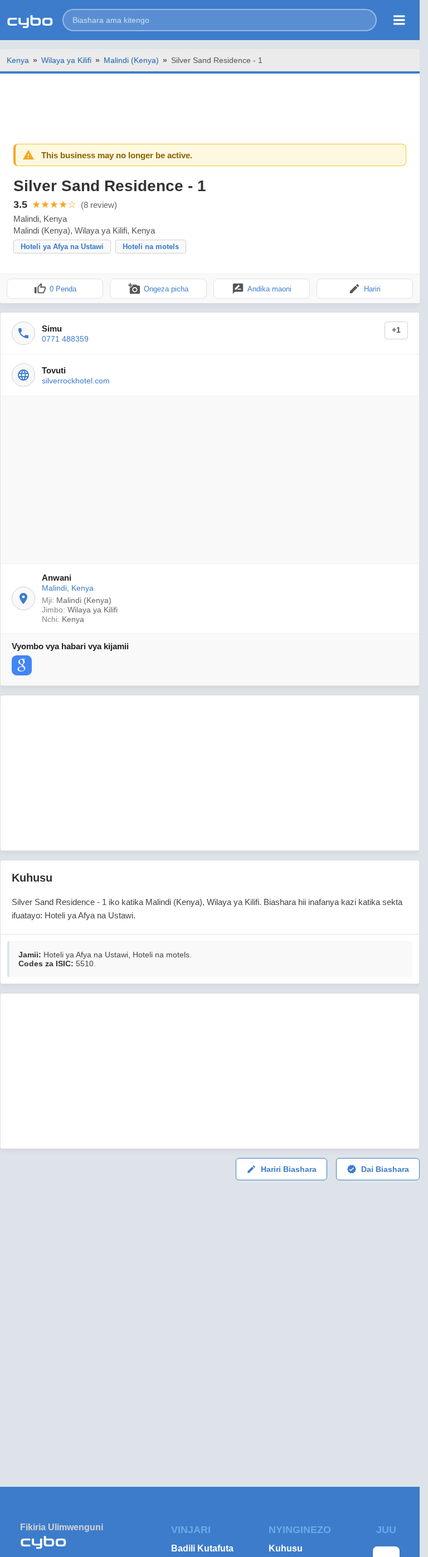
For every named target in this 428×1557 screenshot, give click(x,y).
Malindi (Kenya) (131, 60)
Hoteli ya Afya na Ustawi (62, 246)
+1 (396, 330)
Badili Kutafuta (202, 1548)
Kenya (18, 60)
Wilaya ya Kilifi (66, 60)
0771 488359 (65, 338)
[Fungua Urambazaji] (399, 20)
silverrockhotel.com (76, 380)
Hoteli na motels (151, 246)
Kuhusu (286, 1548)
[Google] (22, 665)
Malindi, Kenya (68, 587)
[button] (219, 20)
